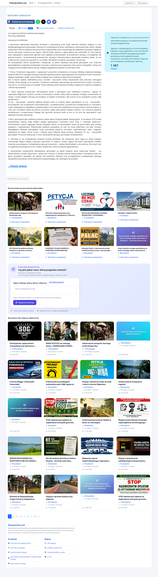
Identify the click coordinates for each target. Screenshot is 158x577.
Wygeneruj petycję (26, 302)
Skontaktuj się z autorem (19, 179)
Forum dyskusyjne (46, 28)
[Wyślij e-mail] (49, 22)
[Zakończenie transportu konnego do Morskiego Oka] (24, 208)
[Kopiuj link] (54, 22)
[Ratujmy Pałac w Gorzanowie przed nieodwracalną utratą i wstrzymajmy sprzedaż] (97, 243)
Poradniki (12, 539)
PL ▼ (34, 3)
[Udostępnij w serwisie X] (43, 22)
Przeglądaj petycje (45, 3)
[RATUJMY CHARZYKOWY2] (133, 207)
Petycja (12, 28)
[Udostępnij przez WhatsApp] (38, 22)
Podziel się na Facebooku (22, 22)
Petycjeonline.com (18, 3)
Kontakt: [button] (57, 3)
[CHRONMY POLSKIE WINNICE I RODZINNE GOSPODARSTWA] (61, 243)
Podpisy (26, 28)
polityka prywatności (66, 28)
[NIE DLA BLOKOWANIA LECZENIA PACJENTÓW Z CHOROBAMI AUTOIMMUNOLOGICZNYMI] (97, 208)
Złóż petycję (142, 3)
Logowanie (129, 3)
